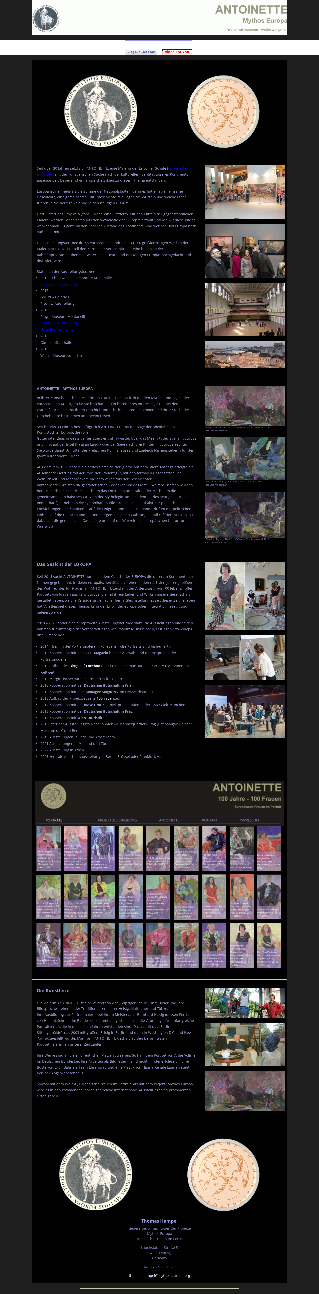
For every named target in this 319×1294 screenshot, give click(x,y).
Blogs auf (86, 665)
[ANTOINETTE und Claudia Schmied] (245, 657)
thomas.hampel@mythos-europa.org (159, 1275)
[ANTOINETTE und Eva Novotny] (245, 596)
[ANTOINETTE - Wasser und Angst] (245, 458)
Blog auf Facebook (141, 52)
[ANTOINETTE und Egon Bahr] (245, 1044)
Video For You (177, 51)
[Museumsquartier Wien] (245, 354)
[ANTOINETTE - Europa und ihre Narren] (245, 406)
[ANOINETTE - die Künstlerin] (245, 1003)
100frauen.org (108, 698)
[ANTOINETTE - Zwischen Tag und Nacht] (245, 515)
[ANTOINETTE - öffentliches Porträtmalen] (245, 711)
